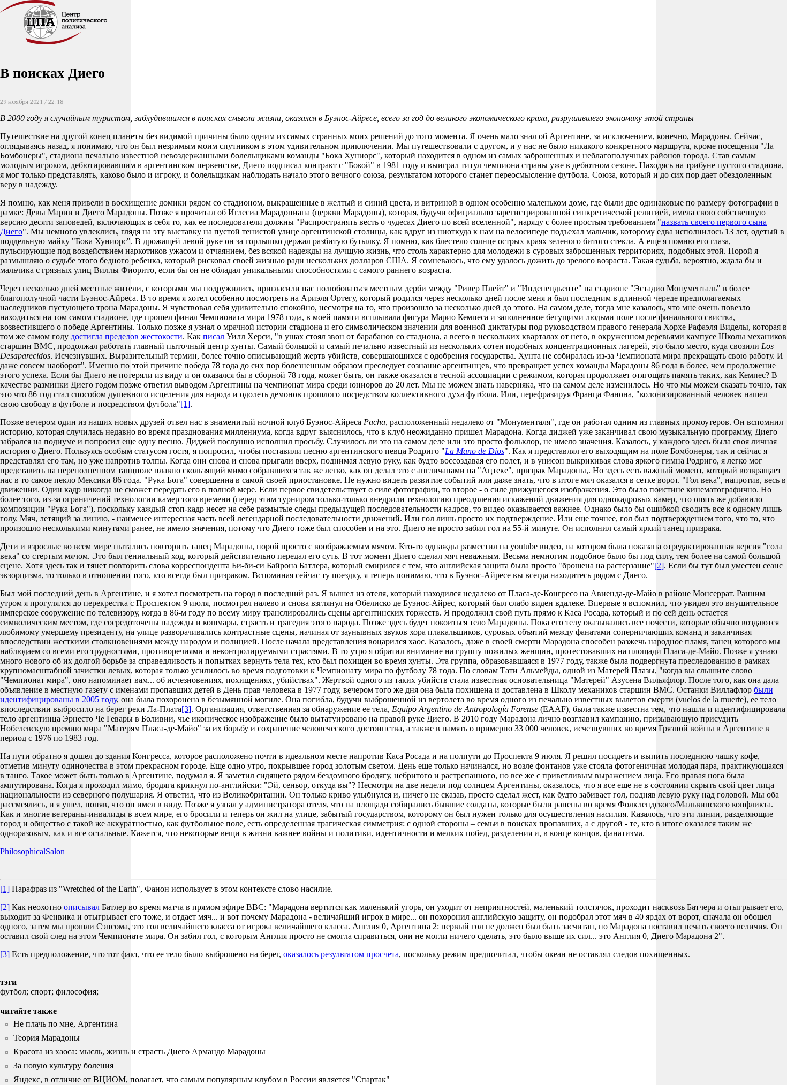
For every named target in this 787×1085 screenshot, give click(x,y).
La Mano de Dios (474, 451)
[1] (185, 403)
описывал (82, 907)
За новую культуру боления (63, 1065)
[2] (659, 565)
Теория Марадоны (46, 1037)
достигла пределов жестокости (127, 336)
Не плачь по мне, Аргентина (65, 1023)
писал (213, 336)
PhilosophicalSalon (32, 851)
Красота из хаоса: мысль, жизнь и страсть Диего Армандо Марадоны (139, 1051)
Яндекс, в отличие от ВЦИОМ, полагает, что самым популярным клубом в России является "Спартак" (201, 1079)
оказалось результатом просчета (341, 954)
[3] (186, 709)
